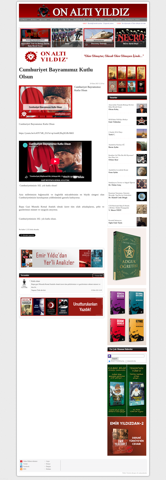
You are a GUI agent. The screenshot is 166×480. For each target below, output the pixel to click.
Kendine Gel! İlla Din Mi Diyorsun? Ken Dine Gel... (121, 156)
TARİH (101, 20)
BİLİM (110, 20)
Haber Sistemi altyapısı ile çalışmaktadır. (134, 473)
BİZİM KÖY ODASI (132, 20)
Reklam (48, 469)
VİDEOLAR (65, 20)
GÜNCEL (24, 20)
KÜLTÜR (43, 20)
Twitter (25, 464)
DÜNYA (33, 20)
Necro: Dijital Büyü (130, 44)
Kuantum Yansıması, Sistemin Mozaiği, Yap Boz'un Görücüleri (120, 194)
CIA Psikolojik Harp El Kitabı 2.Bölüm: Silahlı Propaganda (119, 207)
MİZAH (119, 20)
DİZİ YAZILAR (79, 20)
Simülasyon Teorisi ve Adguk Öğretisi (122, 183)
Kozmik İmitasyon (115, 220)
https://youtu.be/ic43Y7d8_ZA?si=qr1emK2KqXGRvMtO (46, 133)
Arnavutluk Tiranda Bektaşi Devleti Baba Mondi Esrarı (121, 106)
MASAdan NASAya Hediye (118, 119)
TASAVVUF (54, 20)
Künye (48, 464)
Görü (67, 44)
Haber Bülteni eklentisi (30, 461)
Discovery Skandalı (99, 44)
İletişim (48, 466)
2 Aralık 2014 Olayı (115, 132)
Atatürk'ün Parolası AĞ (117, 145)
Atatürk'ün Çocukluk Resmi (118, 170)
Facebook (26, 466)
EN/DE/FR (92, 20)
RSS (24, 469)
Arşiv (48, 461)
